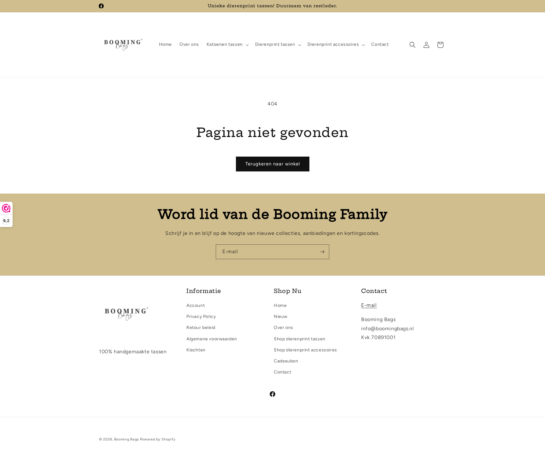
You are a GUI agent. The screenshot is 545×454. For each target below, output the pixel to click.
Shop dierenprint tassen (299, 339)
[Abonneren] (322, 251)
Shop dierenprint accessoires (305, 350)
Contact (282, 372)
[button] (227, 44)
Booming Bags (126, 439)
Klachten (196, 350)
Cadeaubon (286, 361)
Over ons (283, 327)
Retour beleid (200, 327)
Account (195, 305)
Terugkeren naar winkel (272, 164)
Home (280, 305)
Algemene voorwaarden (211, 339)
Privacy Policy (201, 316)
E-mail (369, 305)
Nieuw (281, 316)
